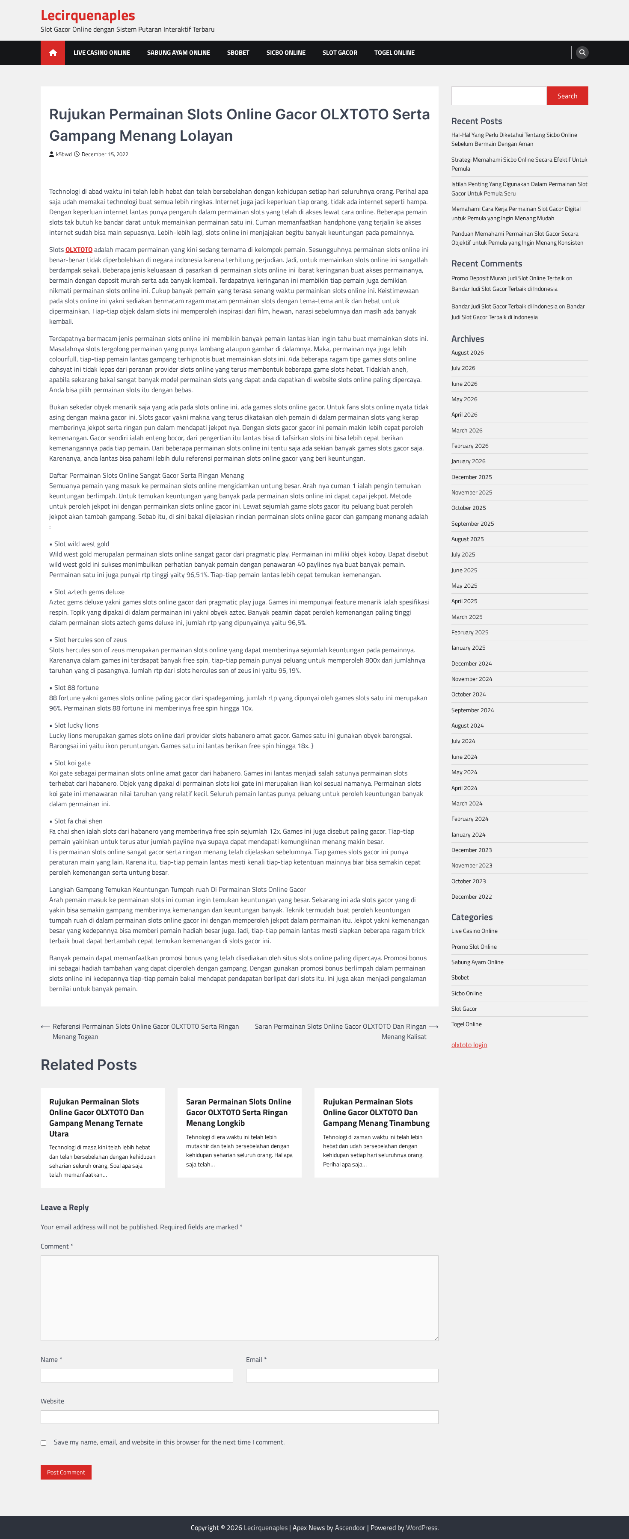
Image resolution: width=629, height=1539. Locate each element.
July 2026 (463, 368)
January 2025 (468, 647)
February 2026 (470, 445)
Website (52, 1401)
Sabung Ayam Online (178, 52)
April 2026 (464, 414)
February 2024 (470, 818)
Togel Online (394, 52)
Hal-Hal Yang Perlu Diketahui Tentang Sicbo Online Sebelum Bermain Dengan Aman (514, 139)
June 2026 (464, 383)
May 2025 (464, 585)
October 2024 (468, 694)
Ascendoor (350, 1527)
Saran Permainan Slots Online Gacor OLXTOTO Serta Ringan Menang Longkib (238, 1112)
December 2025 (471, 476)
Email (256, 1359)
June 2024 (464, 756)
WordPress (421, 1527)
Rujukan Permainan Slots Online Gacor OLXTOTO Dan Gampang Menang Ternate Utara (96, 1117)
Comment (57, 1246)
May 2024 (464, 772)
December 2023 (471, 849)
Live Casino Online (102, 52)
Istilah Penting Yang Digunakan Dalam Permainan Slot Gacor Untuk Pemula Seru (519, 188)
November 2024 (472, 678)
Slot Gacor (340, 52)
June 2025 (464, 569)
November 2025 (472, 492)
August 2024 (467, 725)
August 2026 (467, 352)
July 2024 (463, 741)
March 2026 (467, 430)
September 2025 (472, 523)
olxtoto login (469, 1044)
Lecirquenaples (88, 15)
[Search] (582, 52)
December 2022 (471, 896)
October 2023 (468, 880)
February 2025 (470, 631)
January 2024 (468, 834)
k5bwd (64, 154)
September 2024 (472, 709)
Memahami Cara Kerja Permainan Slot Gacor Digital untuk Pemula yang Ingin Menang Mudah (516, 213)
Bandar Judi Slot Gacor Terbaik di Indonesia (504, 288)
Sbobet (238, 52)
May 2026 (464, 398)
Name (51, 1359)
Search (568, 96)
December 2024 (471, 663)
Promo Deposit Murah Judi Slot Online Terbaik (508, 277)
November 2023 (472, 865)
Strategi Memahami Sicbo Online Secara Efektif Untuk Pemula (519, 163)
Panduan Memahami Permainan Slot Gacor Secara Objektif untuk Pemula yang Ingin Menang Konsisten (517, 237)
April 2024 (464, 787)
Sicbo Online (286, 52)
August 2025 (467, 538)
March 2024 (467, 803)
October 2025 (468, 507)
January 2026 (468, 461)
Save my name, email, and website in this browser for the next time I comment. (169, 1442)
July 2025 (463, 554)
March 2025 (467, 616)
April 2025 (464, 601)
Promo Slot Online (474, 946)
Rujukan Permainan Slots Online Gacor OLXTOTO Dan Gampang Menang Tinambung (376, 1112)
